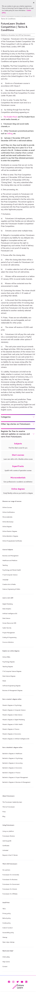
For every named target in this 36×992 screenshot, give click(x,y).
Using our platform (8, 831)
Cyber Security (6, 628)
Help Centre (6, 962)
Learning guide (6, 841)
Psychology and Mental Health (11, 570)
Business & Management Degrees (12, 690)
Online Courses (7, 507)
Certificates (5, 845)
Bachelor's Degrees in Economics (12, 768)
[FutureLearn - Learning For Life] (18, 986)
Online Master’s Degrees (9, 531)
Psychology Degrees (8, 662)
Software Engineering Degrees (11, 686)
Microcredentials (7, 517)
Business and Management (10, 556)
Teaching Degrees (7, 666)
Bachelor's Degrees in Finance (11, 773)
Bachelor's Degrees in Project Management (15, 777)
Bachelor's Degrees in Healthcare (12, 753)
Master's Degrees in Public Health (12, 724)
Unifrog (9, 133)
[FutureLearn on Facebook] (9, 981)
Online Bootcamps (7, 522)
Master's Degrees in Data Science (12, 715)
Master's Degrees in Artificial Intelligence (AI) (15, 739)
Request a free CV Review (10, 855)
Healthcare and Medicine (9, 560)
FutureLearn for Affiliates (9, 894)
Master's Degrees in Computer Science (13, 710)
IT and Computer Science (9, 575)
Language (5, 579)
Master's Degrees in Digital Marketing (13, 719)
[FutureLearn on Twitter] (17, 981)
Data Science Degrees (8, 676)
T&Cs (4, 909)
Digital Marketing (7, 604)
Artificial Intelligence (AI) (9, 613)
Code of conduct (7, 928)
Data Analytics (6, 609)
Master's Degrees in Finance (10, 729)
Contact (4, 966)
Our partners (6, 870)
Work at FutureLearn (8, 807)
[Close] (34, 3)
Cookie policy (6, 923)
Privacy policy (6, 913)
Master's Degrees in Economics (11, 734)
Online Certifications (8, 512)
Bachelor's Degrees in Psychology (12, 758)
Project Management (8, 632)
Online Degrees (7, 526)
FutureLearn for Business (9, 879)
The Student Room (10, 117)
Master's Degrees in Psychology (12, 705)
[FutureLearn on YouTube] (22, 981)
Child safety (6, 957)
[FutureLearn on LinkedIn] (26, 981)
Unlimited (5, 850)
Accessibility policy (8, 932)
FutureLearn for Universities (10, 875)
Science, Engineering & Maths (11, 589)
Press (4, 812)
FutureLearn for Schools (9, 889)
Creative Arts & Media (9, 584)
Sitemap (4, 937)
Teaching (5, 565)
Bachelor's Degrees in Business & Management (16, 782)
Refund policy (6, 918)
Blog (3, 816)
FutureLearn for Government (10, 884)
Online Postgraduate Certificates (12, 541)
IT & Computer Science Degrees (11, 671)
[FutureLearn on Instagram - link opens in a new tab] (13, 981)
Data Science (6, 618)
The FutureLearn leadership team (12, 802)
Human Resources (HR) (9, 623)
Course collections (8, 642)
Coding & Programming (9, 637)
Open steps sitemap (8, 942)
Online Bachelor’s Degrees (10, 536)
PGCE (4, 681)
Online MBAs (6, 657)
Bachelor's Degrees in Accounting (12, 763)
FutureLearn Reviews (8, 836)
